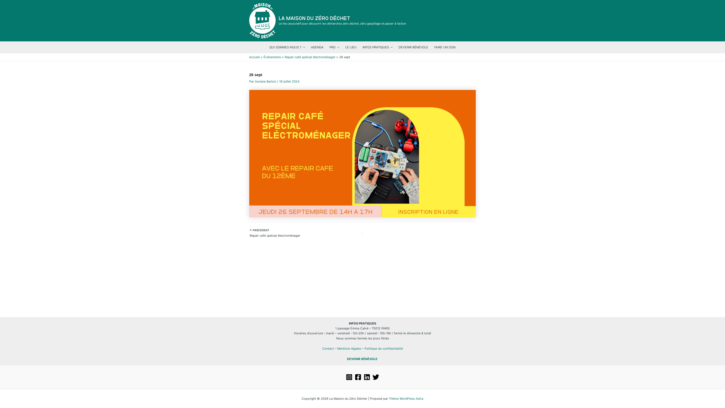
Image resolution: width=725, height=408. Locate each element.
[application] (303, 47)
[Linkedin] (367, 377)
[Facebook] (358, 377)
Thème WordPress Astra (406, 398)
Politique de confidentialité (384, 348)
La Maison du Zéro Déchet (314, 18)
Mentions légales (349, 348)
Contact (328, 348)
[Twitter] (376, 377)
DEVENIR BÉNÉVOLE (362, 359)
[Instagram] (349, 377)
